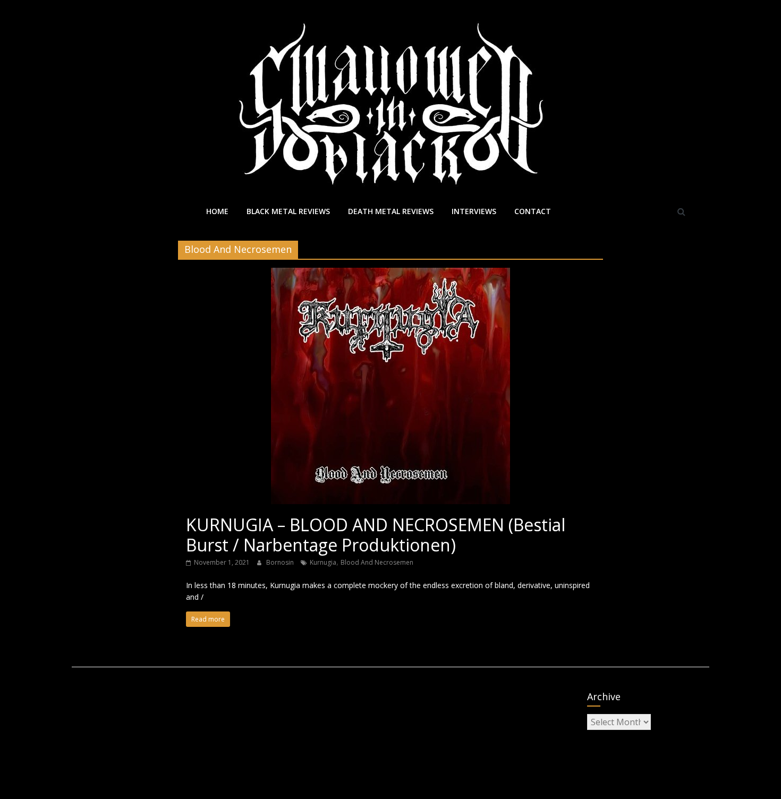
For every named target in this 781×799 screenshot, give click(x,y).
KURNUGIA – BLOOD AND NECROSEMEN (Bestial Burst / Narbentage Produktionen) (375, 534)
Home (217, 211)
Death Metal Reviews (391, 211)
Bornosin (280, 562)
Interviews (474, 211)
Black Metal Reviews (288, 211)
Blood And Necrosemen (377, 562)
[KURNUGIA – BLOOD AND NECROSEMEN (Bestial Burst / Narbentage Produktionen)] (390, 274)
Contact (532, 211)
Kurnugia (323, 562)
